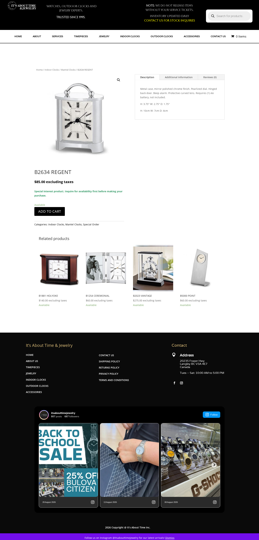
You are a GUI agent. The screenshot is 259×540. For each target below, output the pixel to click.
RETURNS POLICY (109, 367)
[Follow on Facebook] (174, 383)
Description (147, 77)
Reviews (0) (210, 77)
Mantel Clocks (68, 69)
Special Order (91, 224)
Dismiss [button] (169, 537)
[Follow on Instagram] (181, 383)
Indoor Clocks (130, 36)
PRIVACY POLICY (108, 373)
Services (57, 36)
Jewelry (104, 36)
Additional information (179, 77)
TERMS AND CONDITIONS (114, 380)
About (37, 36)
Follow (214, 414)
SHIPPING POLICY (109, 361)
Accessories (192, 36)
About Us (32, 361)
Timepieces (81, 36)
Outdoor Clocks (162, 36)
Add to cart (49, 211)
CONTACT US (106, 355)
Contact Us (218, 36)
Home (18, 36)
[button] (118, 80)
